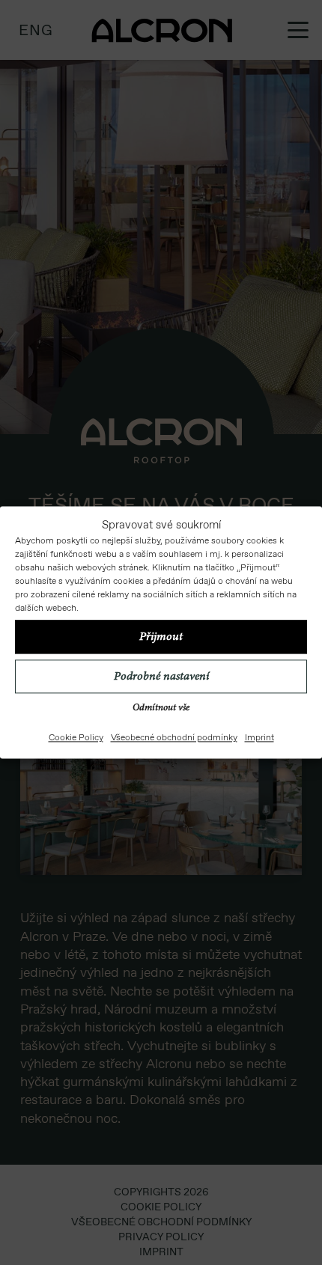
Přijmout (161, 637)
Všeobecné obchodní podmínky (174, 738)
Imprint (259, 738)
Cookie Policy (76, 738)
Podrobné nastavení (161, 677)
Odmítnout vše (161, 709)
